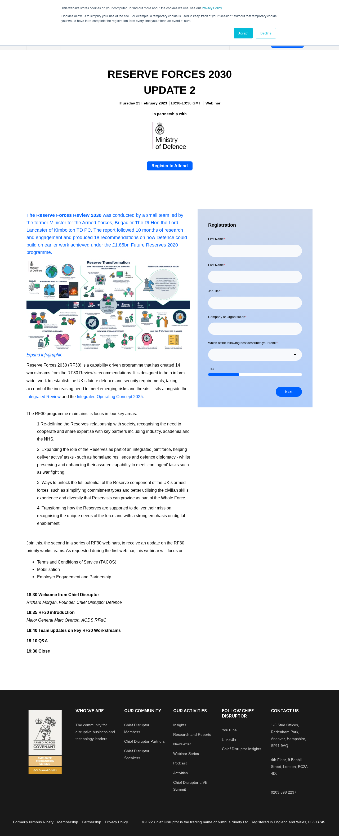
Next (288, 392)
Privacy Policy (212, 8)
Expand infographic (44, 355)
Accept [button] (243, 33)
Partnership (91, 822)
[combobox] (255, 355)
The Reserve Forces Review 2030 (63, 215)
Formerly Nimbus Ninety (33, 822)
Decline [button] (265, 33)
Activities (180, 773)
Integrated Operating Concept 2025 (110, 396)
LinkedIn (229, 739)
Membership (67, 822)
